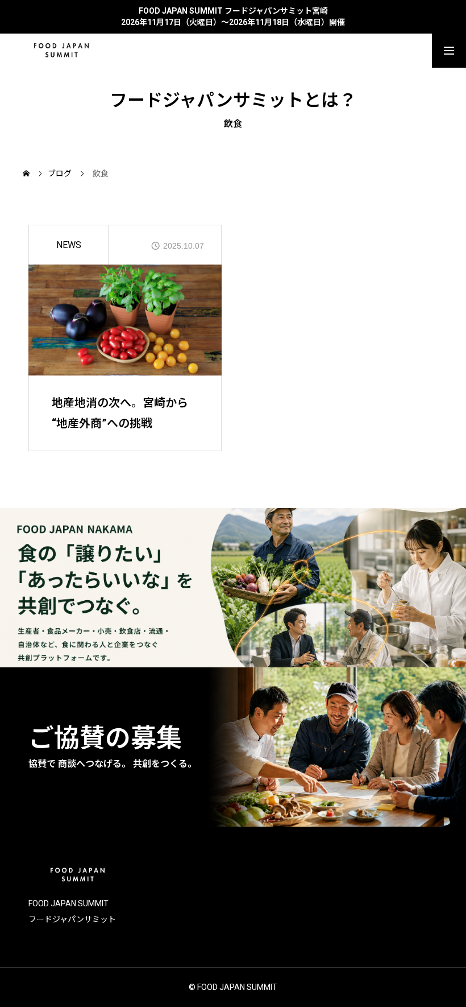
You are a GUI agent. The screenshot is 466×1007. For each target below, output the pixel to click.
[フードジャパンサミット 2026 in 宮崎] (61, 51)
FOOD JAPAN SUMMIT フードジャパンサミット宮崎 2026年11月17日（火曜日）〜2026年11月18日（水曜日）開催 (233, 16)
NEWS (68, 245)
